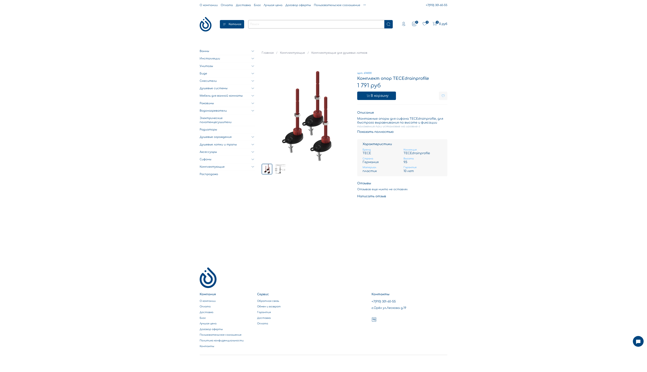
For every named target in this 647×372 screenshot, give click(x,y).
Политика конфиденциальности (222, 340)
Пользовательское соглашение (337, 5)
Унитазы (206, 66)
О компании (209, 5)
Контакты (207, 346)
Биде (203, 73)
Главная (268, 52)
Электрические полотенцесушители (216, 120)
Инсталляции (210, 58)
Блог (257, 5)
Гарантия (264, 312)
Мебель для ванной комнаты (221, 95)
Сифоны (205, 159)
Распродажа (209, 174)
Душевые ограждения (216, 137)
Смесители (208, 80)
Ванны (204, 51)
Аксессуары (208, 152)
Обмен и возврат (269, 306)
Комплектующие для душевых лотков (339, 52)
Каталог (235, 24)
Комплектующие (292, 52)
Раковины (207, 103)
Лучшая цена (273, 5)
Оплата (227, 5)
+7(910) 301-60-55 (436, 5)
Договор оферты (298, 5)
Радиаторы (208, 129)
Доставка (243, 5)
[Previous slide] (267, 116)
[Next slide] (346, 116)
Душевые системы (213, 88)
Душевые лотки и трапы (218, 144)
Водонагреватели (213, 110)
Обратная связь (268, 301)
